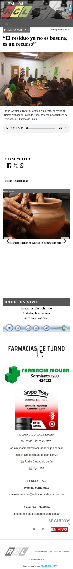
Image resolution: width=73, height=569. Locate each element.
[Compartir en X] (15, 166)
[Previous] (8, 241)
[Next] (65, 241)
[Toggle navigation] (6, 23)
